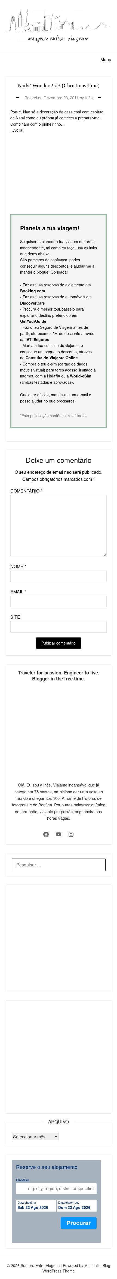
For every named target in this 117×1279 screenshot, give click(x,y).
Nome (18, 566)
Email (18, 592)
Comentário (26, 491)
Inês (89, 97)
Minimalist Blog (97, 1265)
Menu (105, 59)
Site (15, 617)
